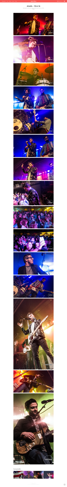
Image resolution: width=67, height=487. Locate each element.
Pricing (16, 1)
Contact (13, 1)
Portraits (10, 1)
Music (7, 1)
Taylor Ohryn (33, 1)
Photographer (4, 1)
